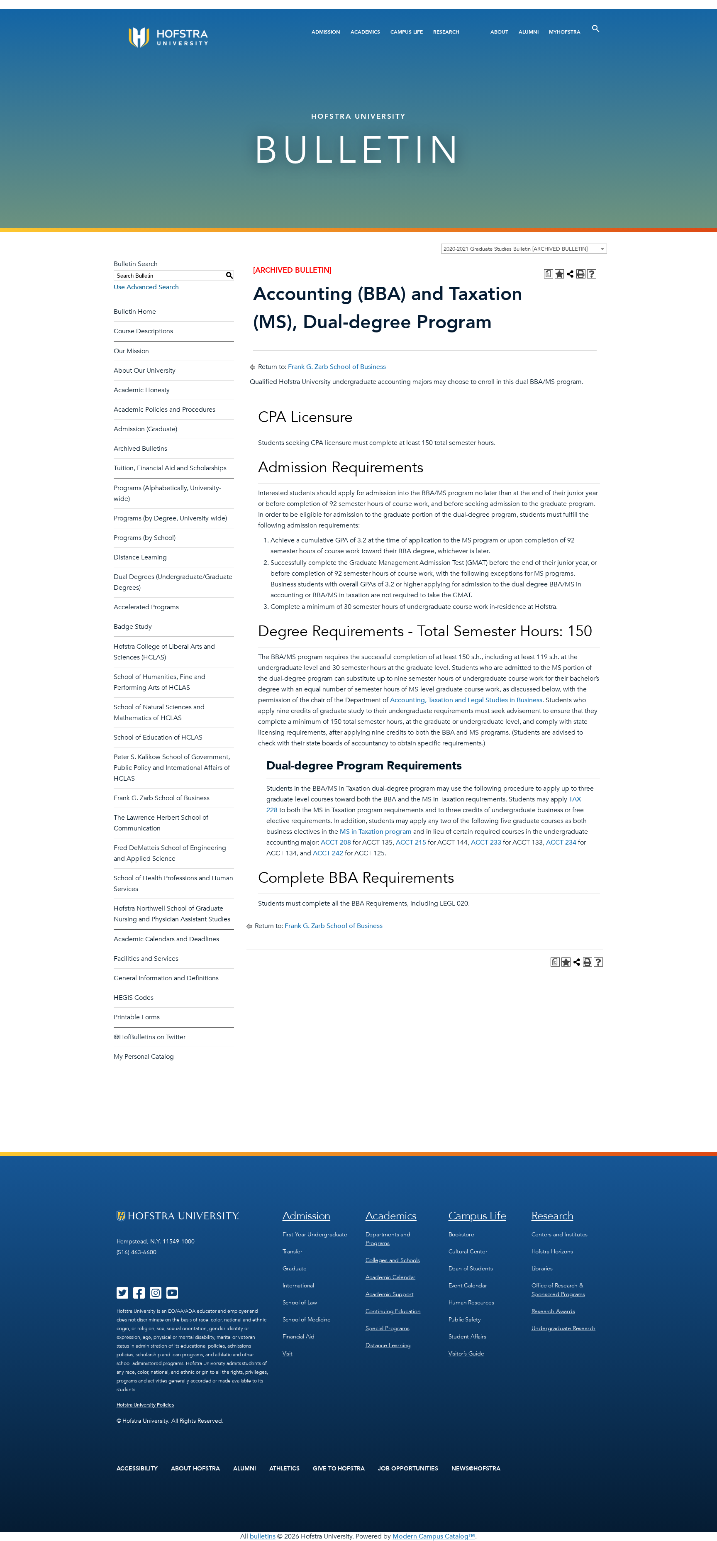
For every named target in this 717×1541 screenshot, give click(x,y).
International (298, 1285)
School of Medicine (307, 1320)
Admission (326, 32)
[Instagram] (155, 1295)
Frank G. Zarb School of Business (162, 798)
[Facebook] (139, 1295)
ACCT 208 (336, 842)
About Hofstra (195, 1469)
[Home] (200, 37)
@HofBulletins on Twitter (149, 1037)
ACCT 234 (561, 842)
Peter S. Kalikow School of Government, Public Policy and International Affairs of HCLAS (172, 767)
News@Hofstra (475, 1469)
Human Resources (471, 1303)
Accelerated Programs (146, 607)
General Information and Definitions (166, 978)
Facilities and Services (146, 958)
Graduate (295, 1268)
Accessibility (137, 1469)
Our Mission (131, 351)
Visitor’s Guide (466, 1354)
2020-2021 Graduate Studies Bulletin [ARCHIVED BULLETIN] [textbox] (516, 249)
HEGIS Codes (134, 997)
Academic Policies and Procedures (164, 409)
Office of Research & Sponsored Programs (558, 1290)
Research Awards (553, 1311)
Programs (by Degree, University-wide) (170, 518)
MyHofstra (564, 32)
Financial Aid (299, 1337)
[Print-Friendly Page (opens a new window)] (580, 273)
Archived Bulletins (140, 448)
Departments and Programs (388, 1239)
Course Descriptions (143, 331)
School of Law (300, 1303)
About (499, 32)
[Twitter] (122, 1295)
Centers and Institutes (560, 1234)
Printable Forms (137, 1017)
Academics (365, 32)
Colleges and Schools (393, 1260)
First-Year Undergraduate (315, 1234)
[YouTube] (172, 1295)
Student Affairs (467, 1337)
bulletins (263, 1536)
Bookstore (461, 1234)
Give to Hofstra (339, 1469)
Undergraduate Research (564, 1328)
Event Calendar (468, 1285)
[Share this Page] (570, 273)
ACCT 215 (411, 842)
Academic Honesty (142, 390)
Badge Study (133, 626)
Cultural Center (468, 1251)
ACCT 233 (486, 842)
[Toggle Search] (596, 29)
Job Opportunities (408, 1469)
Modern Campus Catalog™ (434, 1536)
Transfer (292, 1251)
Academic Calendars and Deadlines (166, 939)
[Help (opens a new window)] (591, 273)
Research (446, 32)
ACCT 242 (328, 853)
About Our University (145, 370)
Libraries (542, 1268)
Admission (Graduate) (145, 429)
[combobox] (524, 249)
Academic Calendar (391, 1277)
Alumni (529, 32)
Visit (288, 1354)
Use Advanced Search (146, 287)
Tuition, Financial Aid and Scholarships (170, 468)
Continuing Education (393, 1311)
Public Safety (464, 1320)
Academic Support (390, 1294)
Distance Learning (140, 557)
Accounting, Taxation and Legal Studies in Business (466, 700)
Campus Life (406, 32)
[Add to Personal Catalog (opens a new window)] (559, 273)
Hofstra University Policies (145, 1405)
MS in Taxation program (376, 831)
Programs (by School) (145, 537)
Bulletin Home (135, 311)
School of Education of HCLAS (158, 737)
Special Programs (388, 1328)
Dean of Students (471, 1268)
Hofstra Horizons (552, 1251)
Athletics (284, 1469)
